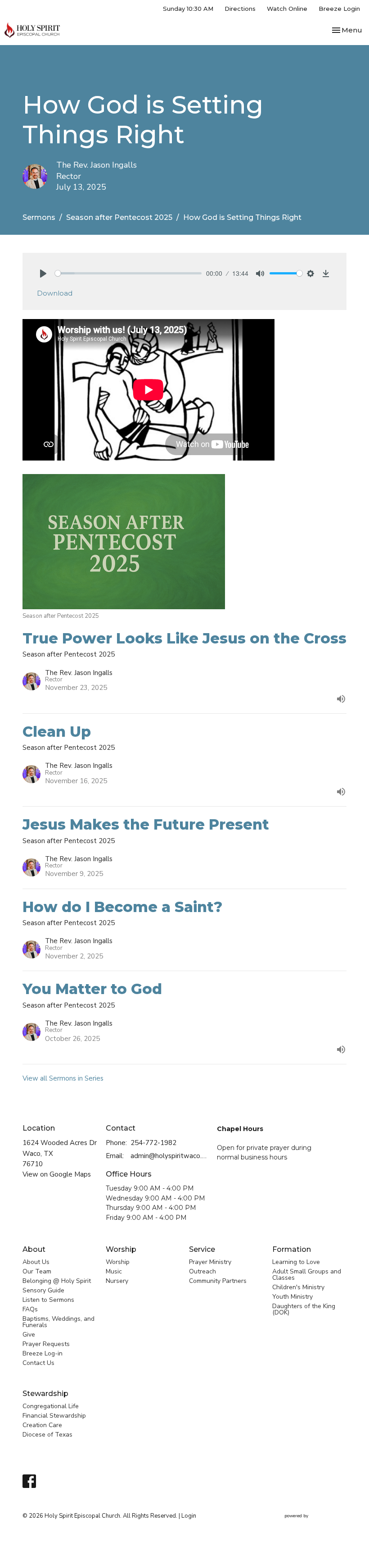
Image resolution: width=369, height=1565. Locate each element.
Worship (121, 1249)
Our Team (36, 1271)
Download (54, 293)
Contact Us (38, 1363)
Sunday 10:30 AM (188, 8)
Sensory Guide (43, 1290)
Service (202, 1249)
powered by (310, 1523)
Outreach (202, 1271)
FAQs (30, 1309)
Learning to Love (296, 1262)
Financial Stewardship (54, 1415)
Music (114, 1271)
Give (28, 1334)
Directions (240, 8)
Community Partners (218, 1281)
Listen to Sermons (48, 1300)
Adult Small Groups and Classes (306, 1274)
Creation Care (42, 1425)
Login (188, 1516)
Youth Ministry (292, 1296)
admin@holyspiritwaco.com (169, 1155)
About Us (36, 1262)
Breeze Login (339, 8)
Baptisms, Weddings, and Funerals (58, 1321)
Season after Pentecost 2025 (119, 217)
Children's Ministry (298, 1287)
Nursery (117, 1281)
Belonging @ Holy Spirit (56, 1281)
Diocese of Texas (47, 1434)
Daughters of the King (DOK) (303, 1309)
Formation (291, 1249)
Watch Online (287, 8)
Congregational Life (50, 1406)
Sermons (38, 217)
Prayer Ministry (210, 1262)
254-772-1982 (153, 1142)
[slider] (128, 273)
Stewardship (45, 1393)
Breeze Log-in (42, 1353)
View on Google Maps (56, 1174)
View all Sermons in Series (63, 1078)
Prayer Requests (46, 1344)
